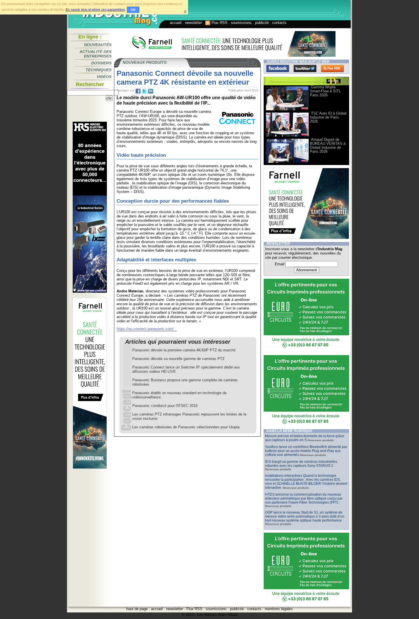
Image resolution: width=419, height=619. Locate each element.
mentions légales (279, 609)
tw (144, 91)
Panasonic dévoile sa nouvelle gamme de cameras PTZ (178, 359)
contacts (279, 23)
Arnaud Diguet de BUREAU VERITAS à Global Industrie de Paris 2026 (327, 145)
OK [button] (133, 9)
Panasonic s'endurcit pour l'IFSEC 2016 (165, 406)
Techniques (98, 70)
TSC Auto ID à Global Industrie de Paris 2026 (328, 117)
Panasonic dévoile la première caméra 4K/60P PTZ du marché (183, 350)
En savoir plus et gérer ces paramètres (95, 10)
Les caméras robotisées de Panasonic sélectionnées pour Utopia (185, 427)
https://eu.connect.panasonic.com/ (145, 329)
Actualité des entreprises (95, 53)
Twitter (305, 68)
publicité (262, 23)
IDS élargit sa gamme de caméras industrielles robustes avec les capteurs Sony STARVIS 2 (301, 464)
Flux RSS (218, 23)
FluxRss (332, 68)
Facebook (277, 68)
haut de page (137, 609)
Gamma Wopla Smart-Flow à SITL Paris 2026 (325, 91)
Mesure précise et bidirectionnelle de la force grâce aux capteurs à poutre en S (304, 438)
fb (138, 91)
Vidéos (104, 76)
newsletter (193, 23)
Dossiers (101, 63)
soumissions (241, 23)
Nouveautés (97, 44)
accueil (176, 23)
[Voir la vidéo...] (287, 109)
